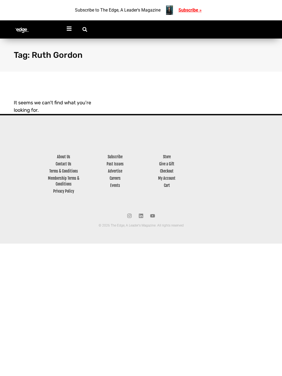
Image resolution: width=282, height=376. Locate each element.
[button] (85, 29)
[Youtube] (152, 215)
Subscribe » (190, 10)
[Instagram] (129, 215)
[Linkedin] (141, 215)
